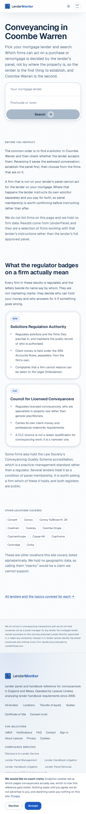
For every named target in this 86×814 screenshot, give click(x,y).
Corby (30, 545)
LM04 (8, 732)
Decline (14, 806)
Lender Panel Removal (58, 766)
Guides (70, 705)
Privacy (31, 738)
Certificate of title (15, 714)
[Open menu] (77, 6)
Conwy (28, 520)
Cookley (31, 528)
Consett (12, 520)
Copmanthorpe (17, 536)
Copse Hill (39, 536)
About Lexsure (14, 738)
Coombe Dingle (52, 528)
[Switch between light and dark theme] (68, 6)
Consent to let (38, 714)
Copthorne (58, 536)
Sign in (64, 732)
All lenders (11, 705)
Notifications (24, 732)
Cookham (13, 528)
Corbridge (14, 545)
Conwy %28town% (53, 520)
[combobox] (43, 89)
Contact (51, 732)
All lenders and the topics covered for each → (39, 596)
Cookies (45, 738)
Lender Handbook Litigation (60, 760)
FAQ (39, 732)
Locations (29, 705)
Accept (33, 806)
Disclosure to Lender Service (22, 753)
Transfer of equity (50, 705)
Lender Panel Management (21, 760)
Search (43, 114)
